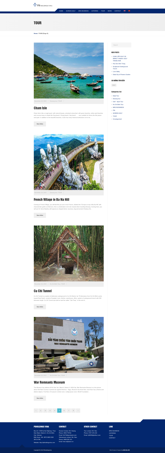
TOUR (103, 11)
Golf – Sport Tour (118, 101)
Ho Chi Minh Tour (55, 284)
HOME (61, 11)
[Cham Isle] (69, 70)
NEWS (110, 11)
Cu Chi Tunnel (43, 290)
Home (36, 33)
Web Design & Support (115, 450)
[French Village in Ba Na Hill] (69, 162)
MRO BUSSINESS (118, 107)
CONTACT (117, 11)
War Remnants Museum (49, 382)
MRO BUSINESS (83, 11)
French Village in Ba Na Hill (51, 199)
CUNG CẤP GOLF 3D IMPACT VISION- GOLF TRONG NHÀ (120, 59)
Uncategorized (117, 119)
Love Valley (116, 71)
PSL (114, 110)
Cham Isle (40, 107)
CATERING (94, 11)
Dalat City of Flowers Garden (121, 74)
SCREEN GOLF (71, 11)
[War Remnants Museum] (69, 345)
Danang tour (53, 101)
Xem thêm (40, 124)
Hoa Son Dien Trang (119, 63)
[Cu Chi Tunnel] (69, 253)
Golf (113, 85)
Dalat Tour (116, 96)
